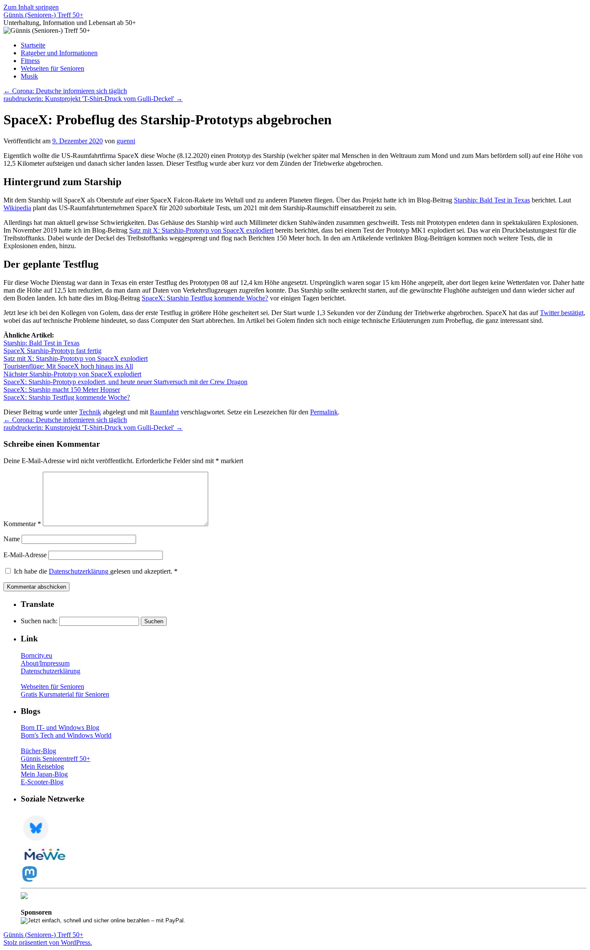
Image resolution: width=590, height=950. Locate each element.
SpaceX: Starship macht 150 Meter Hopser (61, 389)
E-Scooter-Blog (42, 782)
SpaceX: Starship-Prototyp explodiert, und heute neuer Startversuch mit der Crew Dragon (125, 381)
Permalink (324, 412)
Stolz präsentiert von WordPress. (47, 942)
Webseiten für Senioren (52, 68)
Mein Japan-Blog (44, 774)
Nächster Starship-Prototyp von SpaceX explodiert (72, 374)
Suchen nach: (39, 621)
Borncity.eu (36, 655)
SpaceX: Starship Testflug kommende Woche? (205, 298)
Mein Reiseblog (42, 766)
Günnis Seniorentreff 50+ (55, 758)
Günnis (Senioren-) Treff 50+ (43, 15)
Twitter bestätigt (562, 312)
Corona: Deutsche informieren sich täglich (65, 91)
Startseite (33, 45)
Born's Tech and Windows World (66, 735)
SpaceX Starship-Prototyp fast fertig (52, 350)
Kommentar (22, 523)
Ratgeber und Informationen (59, 53)
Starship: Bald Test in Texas (492, 200)
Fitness (30, 60)
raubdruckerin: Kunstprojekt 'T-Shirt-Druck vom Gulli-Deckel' (93, 98)
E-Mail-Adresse (25, 555)
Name (11, 539)
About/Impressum (45, 663)
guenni (126, 141)
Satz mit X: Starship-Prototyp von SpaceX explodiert (201, 230)
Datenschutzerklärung (79, 571)
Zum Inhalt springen (31, 7)
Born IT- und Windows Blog (60, 727)
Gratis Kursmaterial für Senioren (65, 694)
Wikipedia (17, 207)
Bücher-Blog (38, 750)
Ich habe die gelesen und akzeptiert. (96, 571)
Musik (29, 76)
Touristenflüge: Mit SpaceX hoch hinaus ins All (68, 366)
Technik (90, 412)
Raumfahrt (164, 412)
